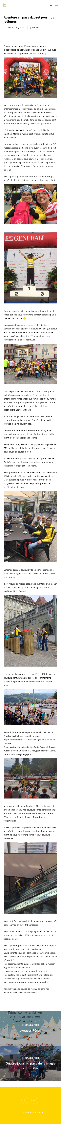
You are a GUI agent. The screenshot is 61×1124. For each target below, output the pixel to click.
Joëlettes (35, 27)
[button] (56, 4)
